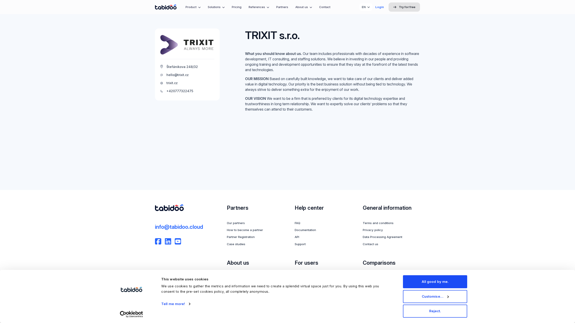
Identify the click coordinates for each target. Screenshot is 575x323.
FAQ (297, 223)
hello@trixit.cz (177, 75)
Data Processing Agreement (382, 237)
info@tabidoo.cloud (179, 227)
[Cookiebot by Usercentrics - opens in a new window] (131, 314)
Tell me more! (173, 304)
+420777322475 (179, 91)
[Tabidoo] (166, 7)
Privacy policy (373, 230)
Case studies (236, 244)
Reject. (435, 311)
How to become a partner (245, 230)
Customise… (432, 296)
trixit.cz (172, 83)
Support (300, 244)
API (297, 237)
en (364, 7)
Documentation (305, 230)
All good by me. (435, 281)
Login (379, 7)
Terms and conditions (378, 223)
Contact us (370, 244)
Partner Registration (241, 237)
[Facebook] (158, 241)
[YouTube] (178, 241)
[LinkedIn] (168, 241)
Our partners (236, 223)
